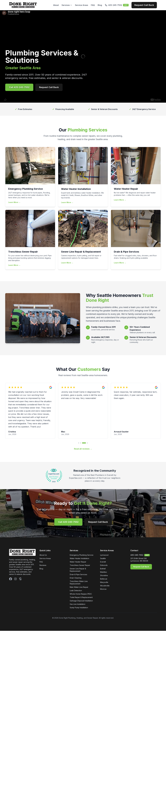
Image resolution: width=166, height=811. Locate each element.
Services (66, 5)
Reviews (42, 530)
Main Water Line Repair (79, 552)
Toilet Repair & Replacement (81, 562)
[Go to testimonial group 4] (86, 408)
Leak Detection (76, 556)
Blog (100, 5)
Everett (103, 527)
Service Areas (81, 5)
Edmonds (104, 530)
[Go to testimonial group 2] (80, 408)
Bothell (103, 534)
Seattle (103, 524)
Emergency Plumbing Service (81, 520)
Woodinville (104, 551)
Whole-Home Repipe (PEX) (81, 559)
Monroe (103, 554)
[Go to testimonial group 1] (78, 408)
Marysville (104, 547)
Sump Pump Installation (79, 573)
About (56, 5)
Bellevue (103, 544)
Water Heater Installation (79, 524)
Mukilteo (103, 537)
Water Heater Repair (78, 527)
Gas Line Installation (77, 569)
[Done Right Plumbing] (23, 5)
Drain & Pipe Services (78, 540)
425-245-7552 (136, 520)
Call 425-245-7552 (19, 87)
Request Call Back (144, 5)
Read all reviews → (83, 414)
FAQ (93, 5)
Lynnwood (104, 520)
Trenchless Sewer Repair (80, 530)
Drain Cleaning (75, 543)
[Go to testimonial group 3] (82, 408)
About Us (43, 520)
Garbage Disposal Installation (81, 566)
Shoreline (104, 541)
